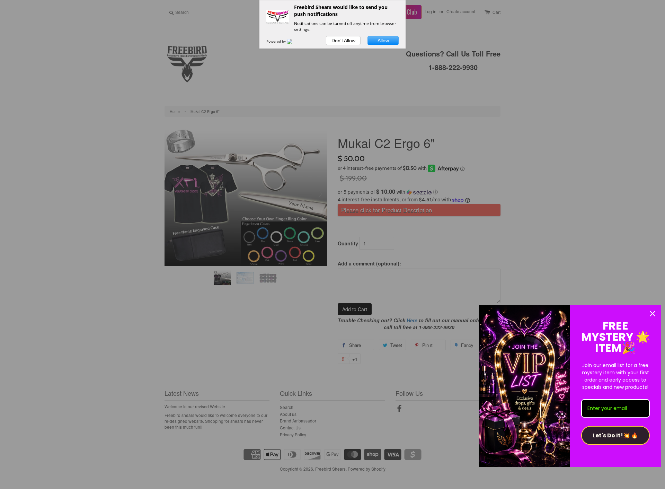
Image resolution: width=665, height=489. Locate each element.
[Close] (652, 313)
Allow (383, 40)
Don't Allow (343, 40)
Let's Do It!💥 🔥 (615, 435)
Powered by (276, 41)
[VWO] (294, 41)
